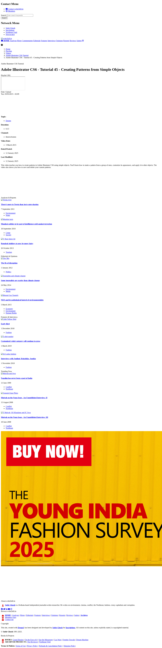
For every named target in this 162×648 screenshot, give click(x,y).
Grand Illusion (18, 640)
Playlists (9, 51)
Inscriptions (10, 30)
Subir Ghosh (10, 28)
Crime (8, 233)
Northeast (9, 389)
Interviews (52, 41)
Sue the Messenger (46, 640)
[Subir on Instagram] (11, 609)
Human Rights (11, 313)
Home (8, 49)
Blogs (19, 41)
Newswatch (10, 34)
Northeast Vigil (11, 32)
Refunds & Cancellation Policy (50, 646)
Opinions (59, 41)
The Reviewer (32, 642)
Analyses (13, 41)
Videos (8, 53)
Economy (9, 309)
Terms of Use (21, 646)
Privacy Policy (32, 646)
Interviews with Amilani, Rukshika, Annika (18, 359)
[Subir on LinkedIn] (6, 609)
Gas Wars (57, 640)
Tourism (9, 252)
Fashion (9, 332)
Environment (10, 213)
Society (8, 235)
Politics (8, 272)
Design (8, 121)
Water (8, 215)
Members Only (10, 617)
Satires (79, 41)
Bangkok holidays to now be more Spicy (17, 244)
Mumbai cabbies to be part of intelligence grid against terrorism (26, 224)
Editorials (36, 41)
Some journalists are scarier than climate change (20, 280)
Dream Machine (82, 640)
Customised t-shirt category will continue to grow (20, 341)
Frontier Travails (69, 640)
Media (8, 291)
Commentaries (27, 41)
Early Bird (5, 324)
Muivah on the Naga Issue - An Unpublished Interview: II (24, 398)
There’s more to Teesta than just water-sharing (19, 204)
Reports (66, 41)
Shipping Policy (70, 646)
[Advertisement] (72, 105)
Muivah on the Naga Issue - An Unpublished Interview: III (24, 417)
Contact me (9, 620)
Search (3, 15)
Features (44, 41)
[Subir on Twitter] (4, 609)
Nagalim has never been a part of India (16, 378)
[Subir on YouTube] (9, 609)
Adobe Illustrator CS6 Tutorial (17, 55)
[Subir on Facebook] (2, 609)
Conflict (9, 387)
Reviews (73, 41)
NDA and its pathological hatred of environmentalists (22, 300)
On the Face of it (31, 640)
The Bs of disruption (9, 263)
